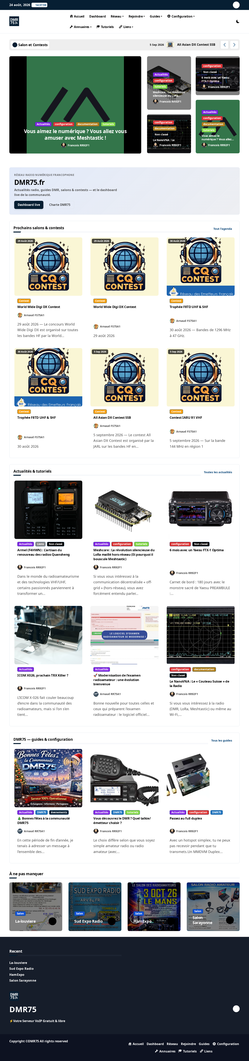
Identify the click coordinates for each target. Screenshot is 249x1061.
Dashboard (97, 16)
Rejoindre (136, 16)
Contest (24, 301)
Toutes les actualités (218, 472)
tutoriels (108, 124)
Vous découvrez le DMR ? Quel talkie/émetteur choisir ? (122, 820)
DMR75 (41, 812)
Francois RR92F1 (78, 145)
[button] (234, 45)
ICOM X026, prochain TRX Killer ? (42, 675)
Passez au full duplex (186, 818)
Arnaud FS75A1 (34, 315)
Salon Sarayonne (202, 920)
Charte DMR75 (59, 205)
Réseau (116, 16)
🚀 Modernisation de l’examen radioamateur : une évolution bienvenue (116, 679)
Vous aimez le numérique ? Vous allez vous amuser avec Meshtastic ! (75, 134)
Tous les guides (222, 740)
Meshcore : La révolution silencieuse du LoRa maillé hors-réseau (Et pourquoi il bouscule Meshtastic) (123, 554)
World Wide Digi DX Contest (38, 307)
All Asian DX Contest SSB (112, 417)
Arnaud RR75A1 (110, 694)
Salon (20, 913)
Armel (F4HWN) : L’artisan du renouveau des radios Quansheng (43, 552)
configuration (64, 124)
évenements (59, 812)
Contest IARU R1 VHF (186, 417)
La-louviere (25, 921)
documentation (88, 124)
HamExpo (142, 921)
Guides (155, 16)
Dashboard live (29, 205)
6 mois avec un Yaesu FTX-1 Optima (215, 79)
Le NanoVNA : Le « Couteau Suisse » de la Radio (199, 683)
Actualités (43, 124)
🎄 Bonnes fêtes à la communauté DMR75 (43, 820)
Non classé (210, 72)
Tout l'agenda (223, 229)
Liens (40, 544)
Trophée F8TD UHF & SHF (189, 307)
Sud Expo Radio (88, 921)
